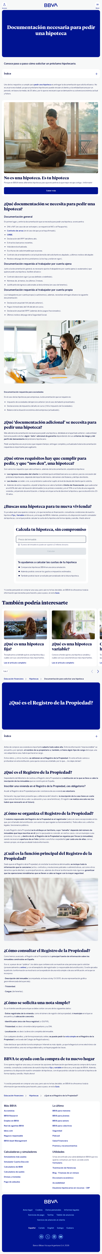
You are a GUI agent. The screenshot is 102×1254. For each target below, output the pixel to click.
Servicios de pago (36, 1215)
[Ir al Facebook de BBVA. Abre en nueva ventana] (41, 1237)
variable (57, 1067)
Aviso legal (27, 1210)
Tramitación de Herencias (64, 1168)
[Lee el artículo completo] (25, 624)
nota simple (70, 1036)
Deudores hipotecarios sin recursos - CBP (71, 1188)
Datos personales (53, 1210)
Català (41, 1228)
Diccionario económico (62, 1178)
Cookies (39, 1210)
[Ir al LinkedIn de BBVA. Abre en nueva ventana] (54, 1237)
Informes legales (71, 1210)
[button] (4, 5)
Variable (20, 515)
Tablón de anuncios (65, 1215)
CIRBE (9, 235)
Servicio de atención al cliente (51, 1220)
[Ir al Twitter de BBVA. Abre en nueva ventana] (48, 1237)
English (51, 1228)
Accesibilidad (58, 1183)
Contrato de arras (15, 231)
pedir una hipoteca (42, 85)
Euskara (70, 1228)
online (23, 967)
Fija (13, 515)
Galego (60, 1228)
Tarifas (50, 1215)
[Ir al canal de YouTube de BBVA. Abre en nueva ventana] (60, 1237)
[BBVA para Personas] (51, 5)
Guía (57, 593)
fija (51, 1067)
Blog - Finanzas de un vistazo (65, 1173)
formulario (57, 1163)
